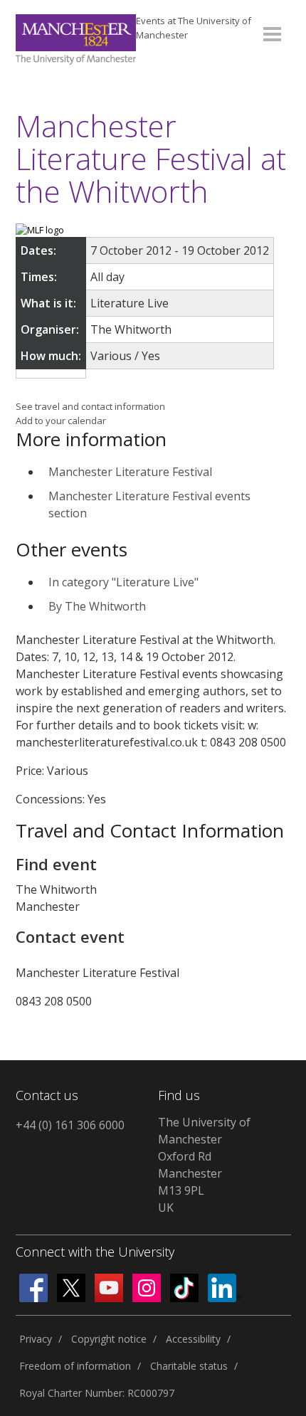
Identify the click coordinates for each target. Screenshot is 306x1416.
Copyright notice (109, 1339)
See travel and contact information (90, 406)
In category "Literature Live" (123, 582)
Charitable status (189, 1366)
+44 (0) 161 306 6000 (70, 1125)
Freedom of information (75, 1366)
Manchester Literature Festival (130, 472)
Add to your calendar (61, 420)
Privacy (35, 1339)
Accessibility (193, 1339)
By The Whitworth (97, 606)
